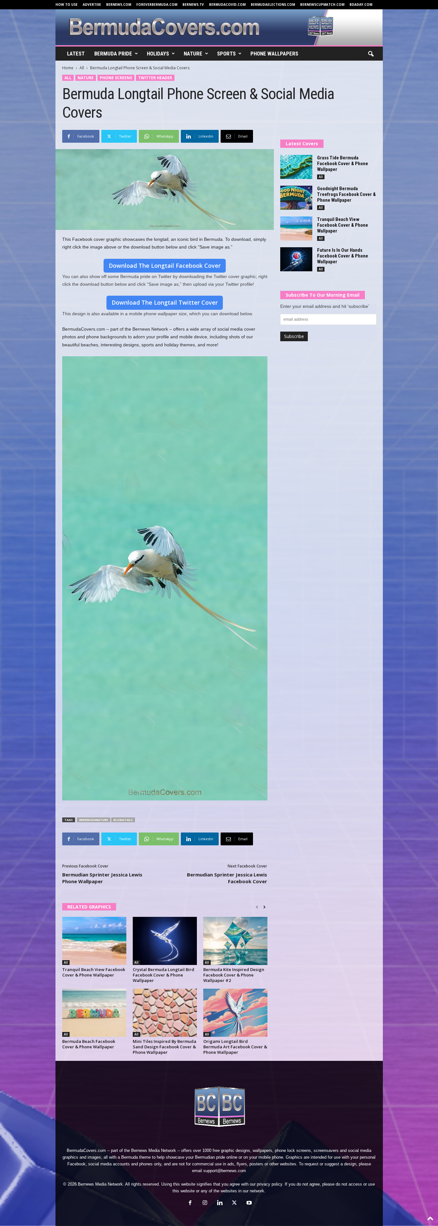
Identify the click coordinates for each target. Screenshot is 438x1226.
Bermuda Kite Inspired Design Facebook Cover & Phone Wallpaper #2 (233, 975)
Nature (193, 53)
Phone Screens (116, 77)
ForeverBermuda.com (156, 4)
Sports (226, 53)
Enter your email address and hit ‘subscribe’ (324, 306)
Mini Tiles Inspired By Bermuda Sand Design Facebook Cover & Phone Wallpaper (164, 1046)
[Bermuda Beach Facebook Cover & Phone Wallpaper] (94, 1013)
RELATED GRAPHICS (89, 907)
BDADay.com (361, 4)
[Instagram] (205, 1203)
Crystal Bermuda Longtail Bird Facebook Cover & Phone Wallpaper (163, 975)
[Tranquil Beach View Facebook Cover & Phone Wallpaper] (94, 941)
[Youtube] (248, 1203)
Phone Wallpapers (274, 53)
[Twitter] (234, 1203)
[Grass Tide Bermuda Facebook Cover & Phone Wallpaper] (296, 167)
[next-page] (264, 907)
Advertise (92, 4)
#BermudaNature (93, 820)
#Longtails (123, 820)
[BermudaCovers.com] (219, 27)
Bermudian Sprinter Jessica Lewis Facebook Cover (227, 877)
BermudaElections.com (273, 4)
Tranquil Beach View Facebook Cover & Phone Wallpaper (93, 972)
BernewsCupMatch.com (322, 4)
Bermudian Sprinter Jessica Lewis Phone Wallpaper (102, 877)
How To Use (66, 4)
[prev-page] (257, 907)
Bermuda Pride (113, 53)
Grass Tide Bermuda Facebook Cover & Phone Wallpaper (342, 163)
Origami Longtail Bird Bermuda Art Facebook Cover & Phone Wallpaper (235, 1046)
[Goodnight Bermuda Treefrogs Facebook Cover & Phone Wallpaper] (296, 198)
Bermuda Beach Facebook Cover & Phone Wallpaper (88, 1044)
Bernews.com (118, 4)
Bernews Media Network (153, 1150)
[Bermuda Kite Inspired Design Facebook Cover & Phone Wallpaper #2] (235, 941)
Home (67, 68)
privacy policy (269, 1184)
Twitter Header (155, 77)
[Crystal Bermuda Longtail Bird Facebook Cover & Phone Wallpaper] (165, 941)
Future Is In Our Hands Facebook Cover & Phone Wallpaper (342, 256)
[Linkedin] (219, 1203)
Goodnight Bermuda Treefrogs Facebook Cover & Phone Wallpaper (346, 194)
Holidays (158, 53)
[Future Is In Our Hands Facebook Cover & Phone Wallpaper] (296, 259)
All (82, 68)
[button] (371, 54)
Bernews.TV (193, 4)
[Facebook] (190, 1203)
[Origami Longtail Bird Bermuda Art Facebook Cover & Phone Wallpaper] (235, 1013)
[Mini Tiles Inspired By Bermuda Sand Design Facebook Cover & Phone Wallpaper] (165, 1013)
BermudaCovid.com (227, 4)
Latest (76, 53)
